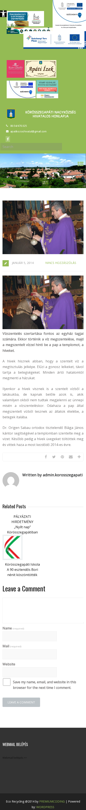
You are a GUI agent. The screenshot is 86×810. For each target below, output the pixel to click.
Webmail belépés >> (15, 758)
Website (9, 664)
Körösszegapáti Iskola (22, 564)
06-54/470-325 (18, 126)
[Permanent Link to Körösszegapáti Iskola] (13, 558)
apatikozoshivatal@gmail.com (28, 131)
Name (13, 628)
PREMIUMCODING (52, 801)
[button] (3, 13)
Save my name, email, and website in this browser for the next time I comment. (44, 685)
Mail (12, 646)
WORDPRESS (45, 807)
